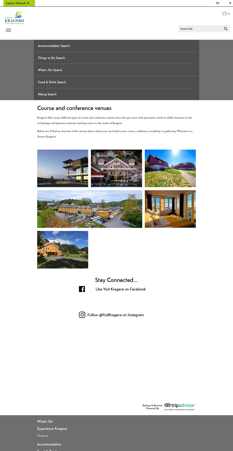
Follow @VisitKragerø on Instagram (116, 314)
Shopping (42, 436)
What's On (45, 421)
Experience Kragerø (52, 428)
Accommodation (49, 444)
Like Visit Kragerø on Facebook (121, 289)
